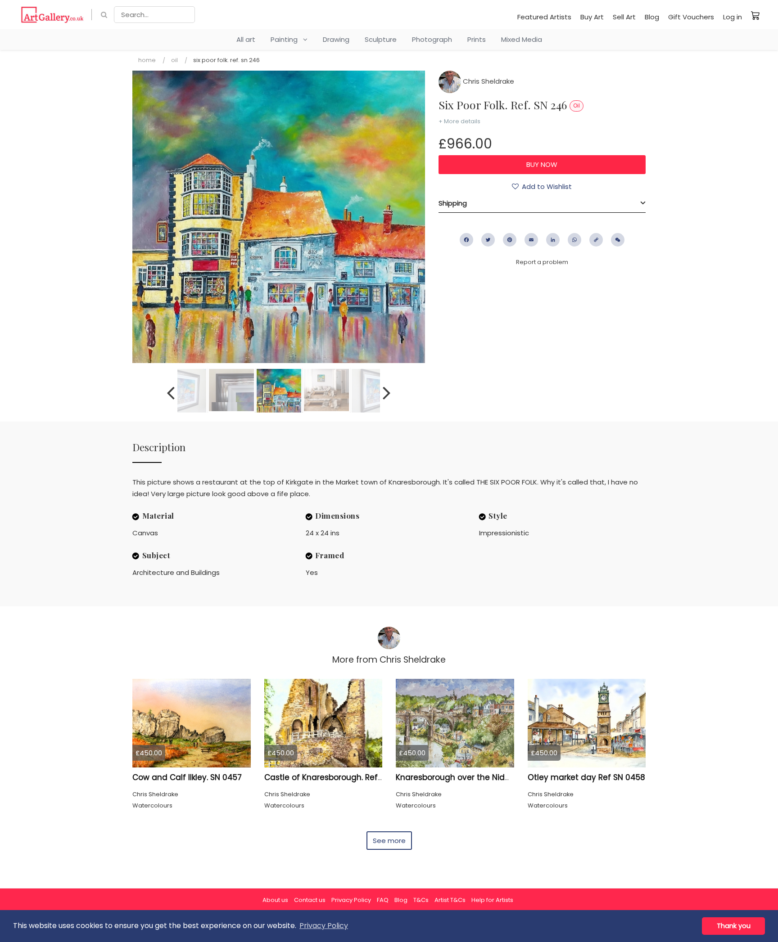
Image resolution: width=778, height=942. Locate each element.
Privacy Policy (351, 900)
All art (245, 39)
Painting (287, 39)
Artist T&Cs (450, 900)
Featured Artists (544, 17)
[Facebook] (466, 240)
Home (147, 60)
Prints (476, 39)
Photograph (432, 39)
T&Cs (421, 900)
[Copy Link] (596, 240)
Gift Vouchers (691, 17)
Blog (652, 17)
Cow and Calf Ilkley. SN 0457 (187, 777)
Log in (732, 17)
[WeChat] (617, 240)
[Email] (531, 240)
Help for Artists (492, 900)
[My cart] (755, 15)
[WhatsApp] (574, 240)
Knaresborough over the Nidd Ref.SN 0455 (477, 777)
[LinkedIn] (553, 240)
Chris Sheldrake (487, 81)
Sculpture (381, 39)
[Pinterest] (509, 240)
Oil (174, 60)
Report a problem (542, 262)
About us (275, 900)
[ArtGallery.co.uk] (52, 14)
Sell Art (624, 17)
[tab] (542, 203)
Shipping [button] (453, 203)
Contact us (310, 900)
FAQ (383, 900)
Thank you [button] (734, 925)
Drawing (336, 39)
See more (389, 840)
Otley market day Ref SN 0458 (586, 777)
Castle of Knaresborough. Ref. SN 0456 (338, 777)
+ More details (459, 121)
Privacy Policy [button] (323, 925)
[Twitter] (488, 240)
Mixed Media (521, 39)
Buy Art (592, 17)
